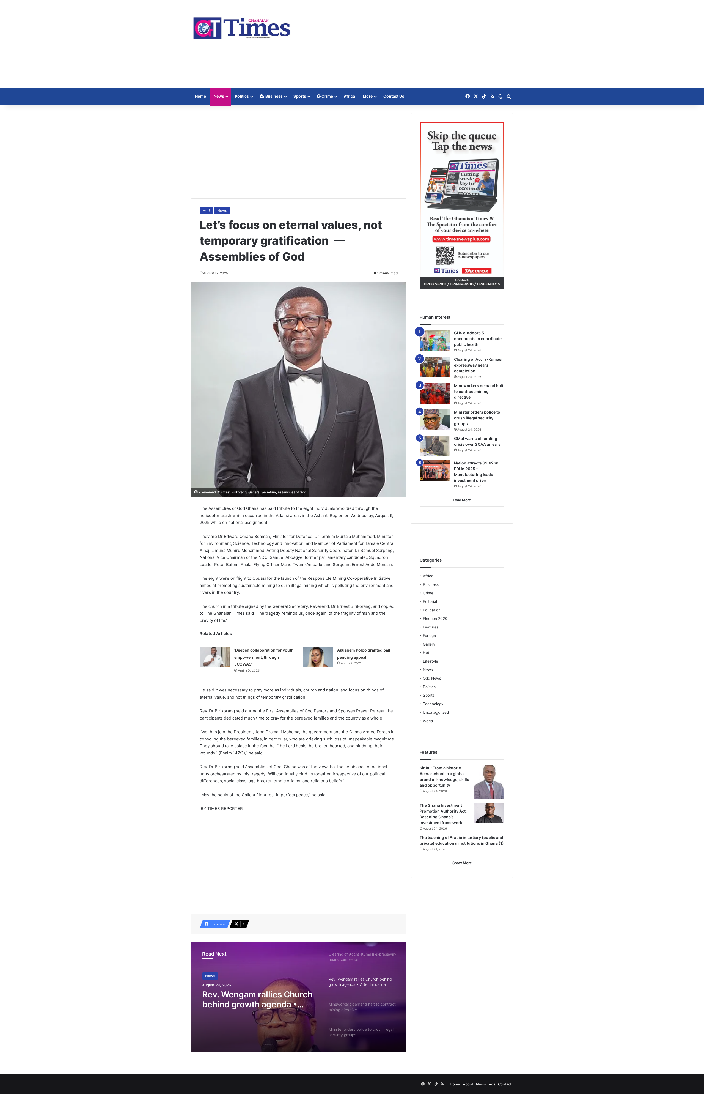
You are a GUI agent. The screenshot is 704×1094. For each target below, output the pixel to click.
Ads (492, 1084)
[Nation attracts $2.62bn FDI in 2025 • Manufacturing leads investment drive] (435, 470)
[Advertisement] (407, 44)
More (368, 96)
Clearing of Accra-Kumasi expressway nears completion (478, 365)
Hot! (206, 210)
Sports (299, 96)
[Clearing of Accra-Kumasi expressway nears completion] (435, 367)
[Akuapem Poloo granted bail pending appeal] (318, 657)
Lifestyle (430, 661)
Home (200, 96)
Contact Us (393, 96)
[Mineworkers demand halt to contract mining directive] (435, 393)
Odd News (432, 678)
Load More (462, 500)
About (468, 1084)
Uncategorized (436, 712)
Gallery (429, 644)
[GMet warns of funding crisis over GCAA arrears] (435, 446)
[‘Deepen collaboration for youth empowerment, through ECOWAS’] (215, 657)
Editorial (430, 601)
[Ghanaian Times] (242, 26)
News (219, 96)
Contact (505, 1084)
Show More (462, 863)
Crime (327, 96)
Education (432, 610)
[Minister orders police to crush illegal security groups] (435, 419)
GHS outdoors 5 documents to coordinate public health (478, 338)
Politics (242, 96)
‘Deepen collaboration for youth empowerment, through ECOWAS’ (264, 657)
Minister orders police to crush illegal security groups (477, 418)
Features (430, 627)
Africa (349, 96)
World (428, 721)
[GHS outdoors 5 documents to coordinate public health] (435, 340)
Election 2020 (435, 618)
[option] (298, 997)
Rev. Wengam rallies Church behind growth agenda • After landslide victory (257, 999)
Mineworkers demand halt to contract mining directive (478, 391)
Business (274, 96)
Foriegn (429, 635)
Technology (433, 704)
